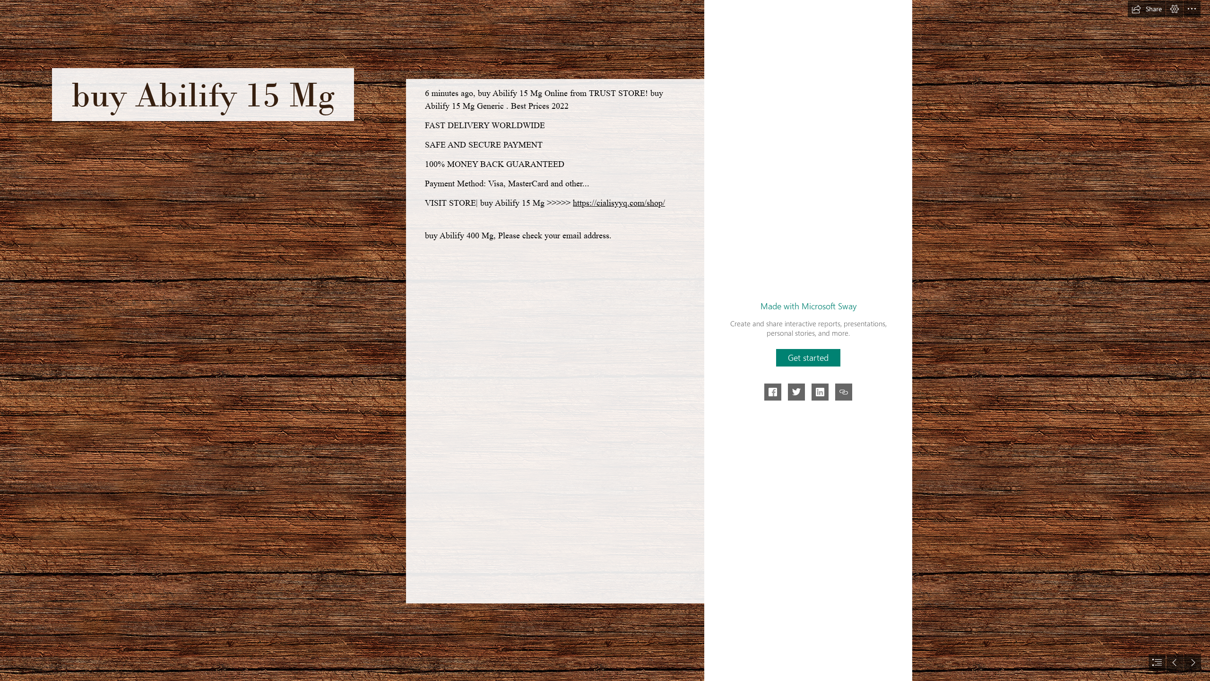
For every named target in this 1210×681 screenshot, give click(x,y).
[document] (605, 340)
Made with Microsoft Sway (808, 306)
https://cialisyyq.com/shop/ (619, 203)
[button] (1147, 8)
